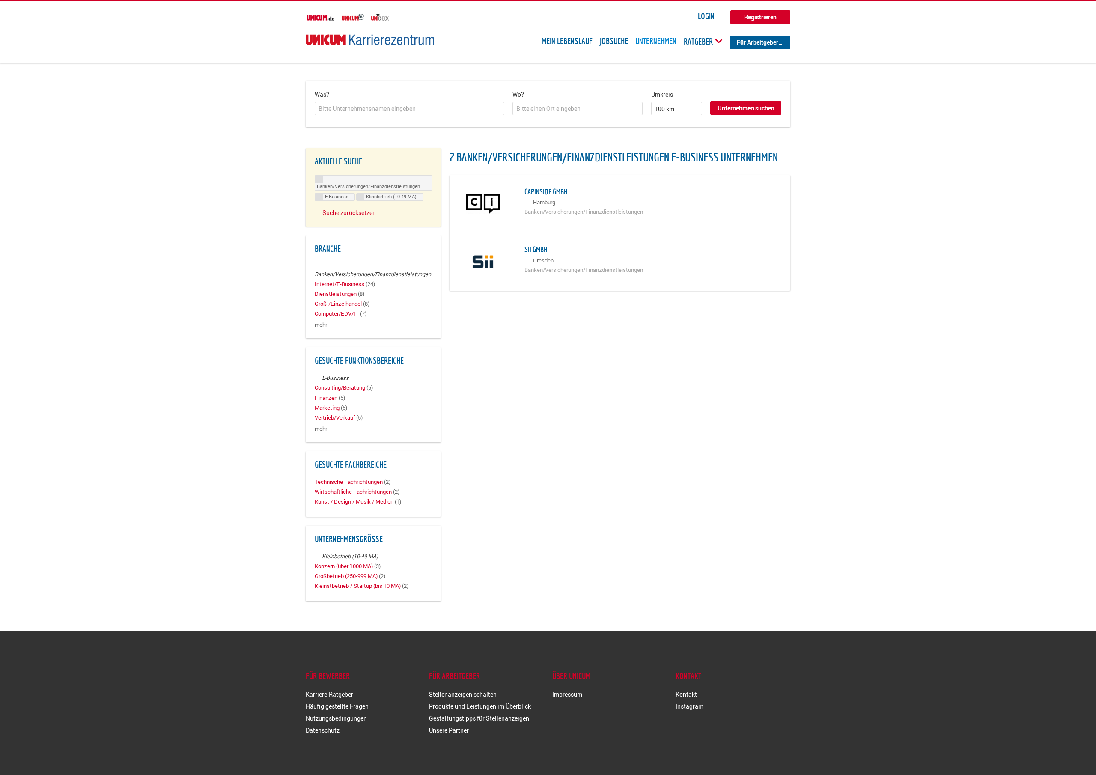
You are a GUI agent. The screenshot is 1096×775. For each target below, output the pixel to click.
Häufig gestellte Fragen (337, 706)
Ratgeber (699, 41)
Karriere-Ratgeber (329, 694)
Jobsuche (614, 41)
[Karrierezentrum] (370, 39)
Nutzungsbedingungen (336, 718)
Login (706, 16)
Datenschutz (323, 730)
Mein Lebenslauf (567, 41)
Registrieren (760, 17)
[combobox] (409, 109)
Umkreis (662, 94)
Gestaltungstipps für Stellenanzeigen (479, 718)
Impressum (567, 694)
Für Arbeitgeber (757, 42)
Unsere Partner (449, 730)
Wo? (518, 94)
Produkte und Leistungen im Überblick (480, 706)
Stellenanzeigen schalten (463, 694)
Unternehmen (655, 41)
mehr (321, 324)
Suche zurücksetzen (349, 213)
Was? (322, 94)
